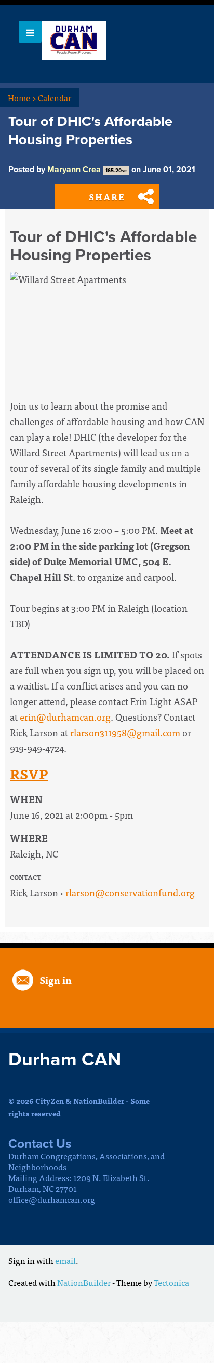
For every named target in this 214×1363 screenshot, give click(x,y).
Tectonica (171, 1282)
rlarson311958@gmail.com (125, 732)
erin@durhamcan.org (65, 716)
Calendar (54, 97)
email (65, 1260)
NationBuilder (84, 1282)
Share (107, 196)
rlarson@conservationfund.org (130, 892)
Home (22, 97)
